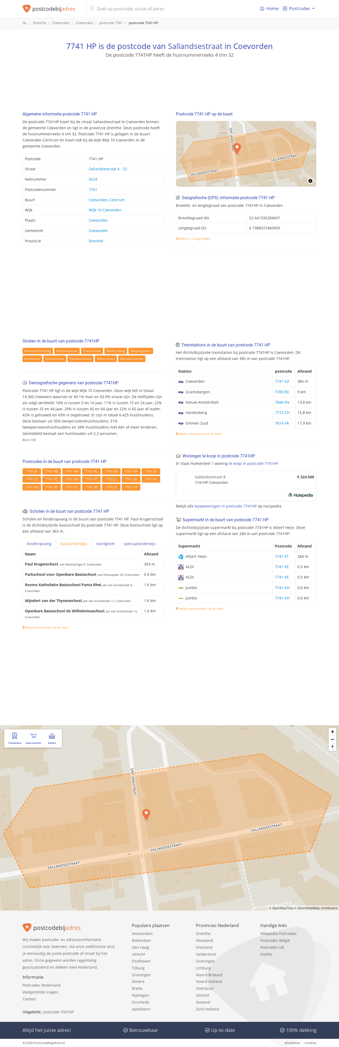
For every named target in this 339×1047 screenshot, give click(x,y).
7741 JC (111, 479)
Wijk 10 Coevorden (105, 209)
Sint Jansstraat (67, 351)
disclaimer (292, 1042)
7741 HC (151, 479)
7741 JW (91, 487)
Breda (137, 988)
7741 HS (52, 487)
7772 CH (282, 412)
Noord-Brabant (209, 974)
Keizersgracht (141, 351)
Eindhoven (141, 961)
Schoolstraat (55, 359)
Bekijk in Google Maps (194, 238)
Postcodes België (275, 940)
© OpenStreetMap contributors (316, 908)
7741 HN (31, 487)
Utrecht (138, 954)
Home (272, 8)
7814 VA (282, 423)
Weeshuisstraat (131, 359)
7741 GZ (282, 381)
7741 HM (71, 471)
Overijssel (204, 988)
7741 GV (131, 479)
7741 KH (282, 587)
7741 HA (131, 471)
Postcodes (299, 8)
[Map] (246, 154)
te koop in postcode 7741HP (253, 463)
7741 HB (51, 471)
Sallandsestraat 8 (210, 476)
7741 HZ (52, 479)
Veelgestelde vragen (40, 992)
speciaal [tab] (140, 543)
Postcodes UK (272, 947)
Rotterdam (141, 940)
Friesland (204, 947)
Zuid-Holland (207, 1009)
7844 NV (282, 402)
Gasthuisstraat (80, 359)
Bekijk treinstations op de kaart (199, 434)
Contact (29, 998)
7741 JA (31, 471)
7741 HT (91, 479)
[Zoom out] (332, 739)
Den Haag (140, 947)
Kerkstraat (32, 359)
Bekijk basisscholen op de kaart (46, 627)
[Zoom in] (332, 732)
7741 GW (71, 479)
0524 (93, 179)
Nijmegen (140, 995)
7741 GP (131, 487)
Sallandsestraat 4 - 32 (108, 168)
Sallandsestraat (195, 46)
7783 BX (282, 391)
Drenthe (96, 240)
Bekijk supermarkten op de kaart (200, 609)
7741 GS (32, 479)
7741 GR (111, 471)
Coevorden (98, 220)
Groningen (141, 974)
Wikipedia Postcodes (278, 933)
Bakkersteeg (115, 351)
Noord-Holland (209, 981)
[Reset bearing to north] (332, 747)
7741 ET (282, 556)
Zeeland (203, 1002)
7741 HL (91, 471)
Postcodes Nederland (41, 985)
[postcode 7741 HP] (52, 8)
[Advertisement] (169, 82)
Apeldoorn (141, 1009)
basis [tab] (73, 543)
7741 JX (111, 487)
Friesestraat (92, 351)
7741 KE (282, 566)
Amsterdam (142, 933)
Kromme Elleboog (38, 351)
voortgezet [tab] (105, 543)
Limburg (203, 967)
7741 (93, 189)
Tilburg (138, 967)
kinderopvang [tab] (39, 543)
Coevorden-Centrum (107, 199)
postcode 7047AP (58, 1011)
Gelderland (206, 954)
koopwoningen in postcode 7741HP (226, 506)
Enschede (140, 1002)
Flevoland (204, 940)
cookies (310, 1042)
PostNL (266, 954)
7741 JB (151, 471)
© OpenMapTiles (281, 908)
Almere (138, 981)
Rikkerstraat (106, 359)
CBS (33, 440)
